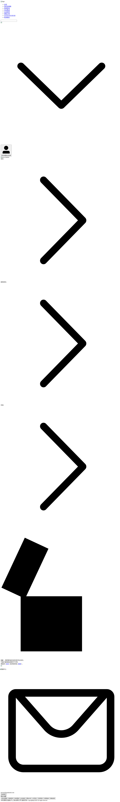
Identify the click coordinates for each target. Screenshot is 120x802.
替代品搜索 (7, 6)
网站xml (50, 800)
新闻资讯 (7, 8)
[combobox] (9, 21)
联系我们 (7, 17)
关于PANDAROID (9, 15)
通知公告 (7, 13)
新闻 (19, 664)
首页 (5, 4)
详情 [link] (2, 405)
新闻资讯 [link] (3, 282)
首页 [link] (2, 159)
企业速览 (7, 12)
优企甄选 (7, 10)
